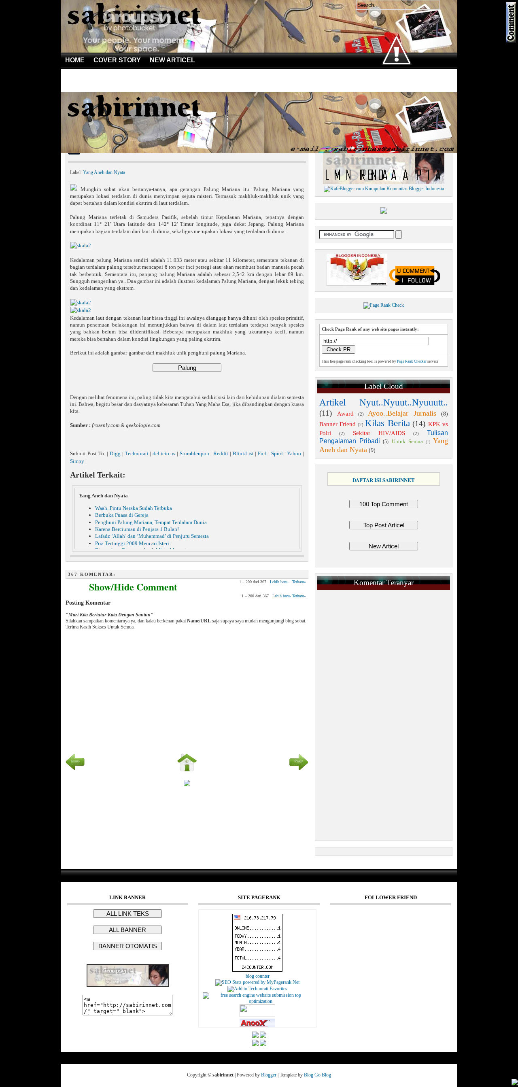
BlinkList (243, 453)
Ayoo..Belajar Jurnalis (402, 413)
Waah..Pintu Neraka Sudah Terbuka (133, 508)
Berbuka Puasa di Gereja (122, 515)
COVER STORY (117, 60)
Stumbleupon (194, 453)
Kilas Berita (387, 423)
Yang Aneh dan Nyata (104, 172)
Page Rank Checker (412, 361)
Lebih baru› (279, 582)
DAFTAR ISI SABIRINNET (383, 480)
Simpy (77, 461)
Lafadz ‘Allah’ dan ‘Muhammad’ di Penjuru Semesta (152, 536)
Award (345, 413)
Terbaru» (299, 582)
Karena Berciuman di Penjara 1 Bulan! (137, 529)
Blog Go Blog (317, 1075)
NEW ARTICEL (172, 60)
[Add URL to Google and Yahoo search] (257, 1001)
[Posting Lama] (298, 770)
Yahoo (294, 453)
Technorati (137, 453)
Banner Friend (337, 424)
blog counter (258, 976)
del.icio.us (164, 453)
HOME (75, 60)
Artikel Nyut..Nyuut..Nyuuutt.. (383, 402)
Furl (262, 453)
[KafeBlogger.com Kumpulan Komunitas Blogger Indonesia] (384, 188)
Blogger (268, 1075)
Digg (115, 453)
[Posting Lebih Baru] (75, 770)
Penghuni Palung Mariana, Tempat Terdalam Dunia (151, 522)
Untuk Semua (407, 441)
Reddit (220, 453)
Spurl (277, 453)
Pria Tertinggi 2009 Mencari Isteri (132, 543)
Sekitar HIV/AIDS (379, 433)
